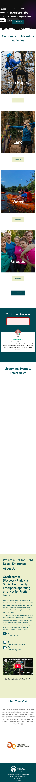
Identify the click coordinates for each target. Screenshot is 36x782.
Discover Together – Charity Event (15, 405)
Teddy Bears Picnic (10, 445)
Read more (6, 415)
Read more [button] (18, 350)
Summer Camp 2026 (11, 527)
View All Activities (18, 21)
